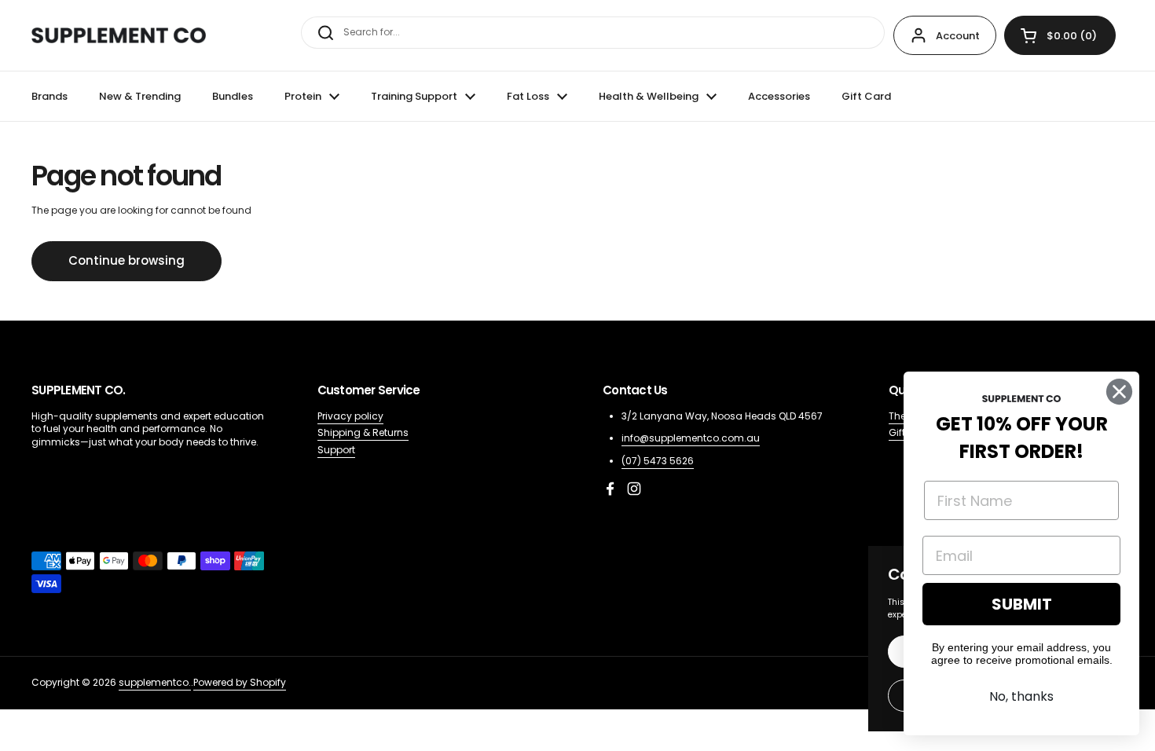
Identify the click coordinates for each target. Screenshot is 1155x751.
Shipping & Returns (363, 432)
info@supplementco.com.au (691, 438)
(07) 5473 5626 (658, 460)
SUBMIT (1022, 604)
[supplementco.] (118, 35)
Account (958, 35)
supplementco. (155, 682)
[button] (1060, 35)
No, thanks (1021, 696)
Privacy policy (350, 416)
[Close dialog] (1119, 391)
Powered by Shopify (239, 682)
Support (336, 449)
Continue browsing (126, 260)
